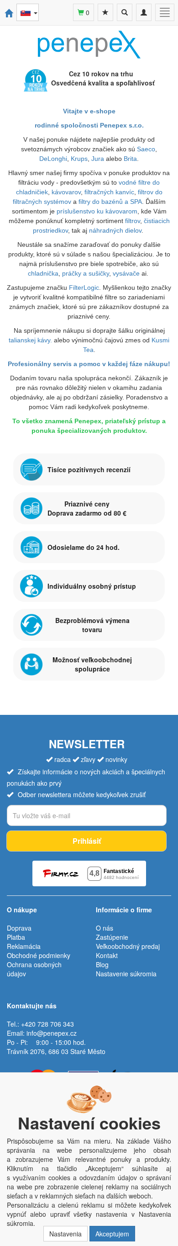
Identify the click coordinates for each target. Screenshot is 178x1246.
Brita (130, 158)
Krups (79, 158)
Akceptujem (112, 1233)
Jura (98, 158)
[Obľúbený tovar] (105, 12)
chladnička (43, 273)
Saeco (146, 149)
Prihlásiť (87, 841)
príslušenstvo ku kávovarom (97, 211)
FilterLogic (84, 287)
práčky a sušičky (85, 273)
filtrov (132, 220)
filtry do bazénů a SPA (110, 201)
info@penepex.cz (51, 1033)
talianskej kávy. (30, 340)
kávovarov (66, 192)
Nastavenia (65, 1233)
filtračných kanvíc (109, 192)
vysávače (126, 273)
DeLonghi (53, 158)
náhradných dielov (115, 230)
